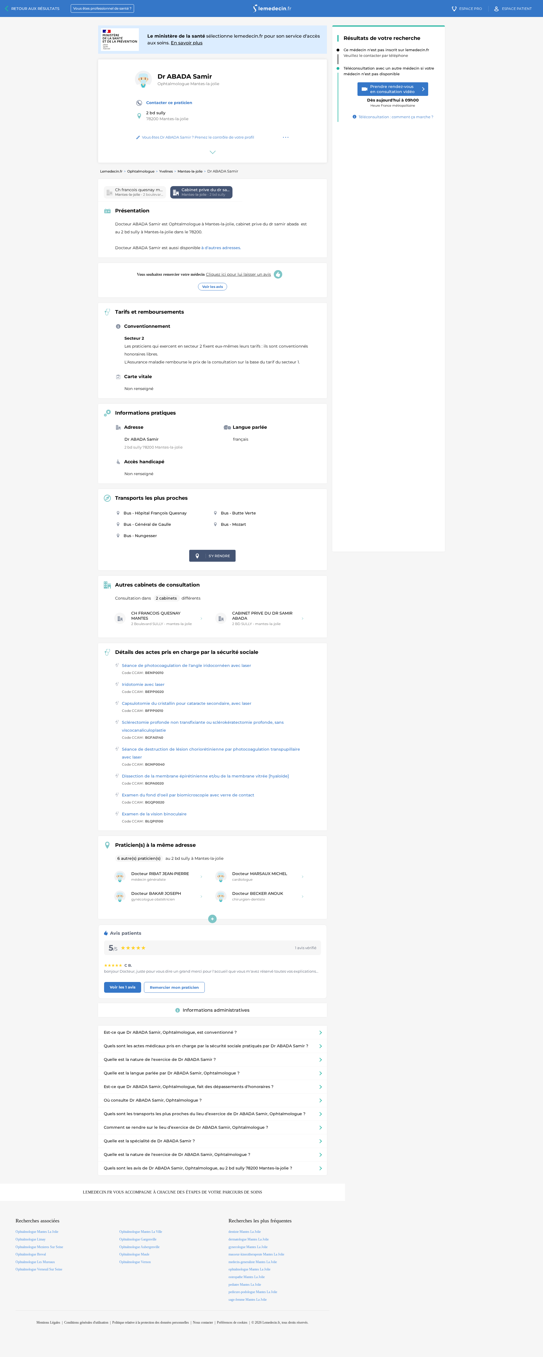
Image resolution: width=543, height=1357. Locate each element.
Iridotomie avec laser (143, 684)
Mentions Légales (48, 1322)
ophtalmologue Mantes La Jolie (249, 1269)
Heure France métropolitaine (393, 101)
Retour (35, 8)
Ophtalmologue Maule (134, 1254)
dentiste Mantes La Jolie (245, 1232)
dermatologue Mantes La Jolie (249, 1239)
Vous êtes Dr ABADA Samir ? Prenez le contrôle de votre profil (198, 137)
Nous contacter (203, 1322)
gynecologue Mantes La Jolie (248, 1247)
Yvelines (166, 171)
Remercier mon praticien (174, 987)
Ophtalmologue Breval (31, 1254)
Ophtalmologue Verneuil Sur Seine (39, 1269)
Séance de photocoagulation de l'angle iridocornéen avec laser (186, 665)
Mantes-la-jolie (190, 171)
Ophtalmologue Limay (31, 1239)
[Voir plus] (212, 919)
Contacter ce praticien (169, 102)
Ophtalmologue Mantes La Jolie (37, 1232)
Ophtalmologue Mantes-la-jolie (188, 83)
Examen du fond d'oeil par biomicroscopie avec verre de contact (188, 795)
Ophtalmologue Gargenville (137, 1239)
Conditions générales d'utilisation (86, 1322)
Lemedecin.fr (111, 171)
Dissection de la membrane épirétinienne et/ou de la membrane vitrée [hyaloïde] (205, 776)
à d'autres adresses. (221, 247)
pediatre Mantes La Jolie (245, 1285)
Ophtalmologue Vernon (135, 1262)
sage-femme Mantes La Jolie (248, 1300)
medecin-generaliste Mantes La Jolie (253, 1262)
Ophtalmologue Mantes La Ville (140, 1232)
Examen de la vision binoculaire (154, 814)
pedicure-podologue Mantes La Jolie (253, 1292)
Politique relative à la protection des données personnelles (150, 1322)
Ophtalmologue (140, 171)
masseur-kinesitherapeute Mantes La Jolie (256, 1254)
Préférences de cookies (232, 1322)
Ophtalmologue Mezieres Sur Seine (39, 1247)
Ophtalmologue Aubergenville (139, 1247)
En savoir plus (186, 43)
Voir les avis (212, 287)
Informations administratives (216, 1010)
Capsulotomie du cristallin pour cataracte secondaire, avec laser (186, 703)
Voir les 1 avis (122, 987)
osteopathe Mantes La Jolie (247, 1277)
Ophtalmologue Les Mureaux (35, 1262)
